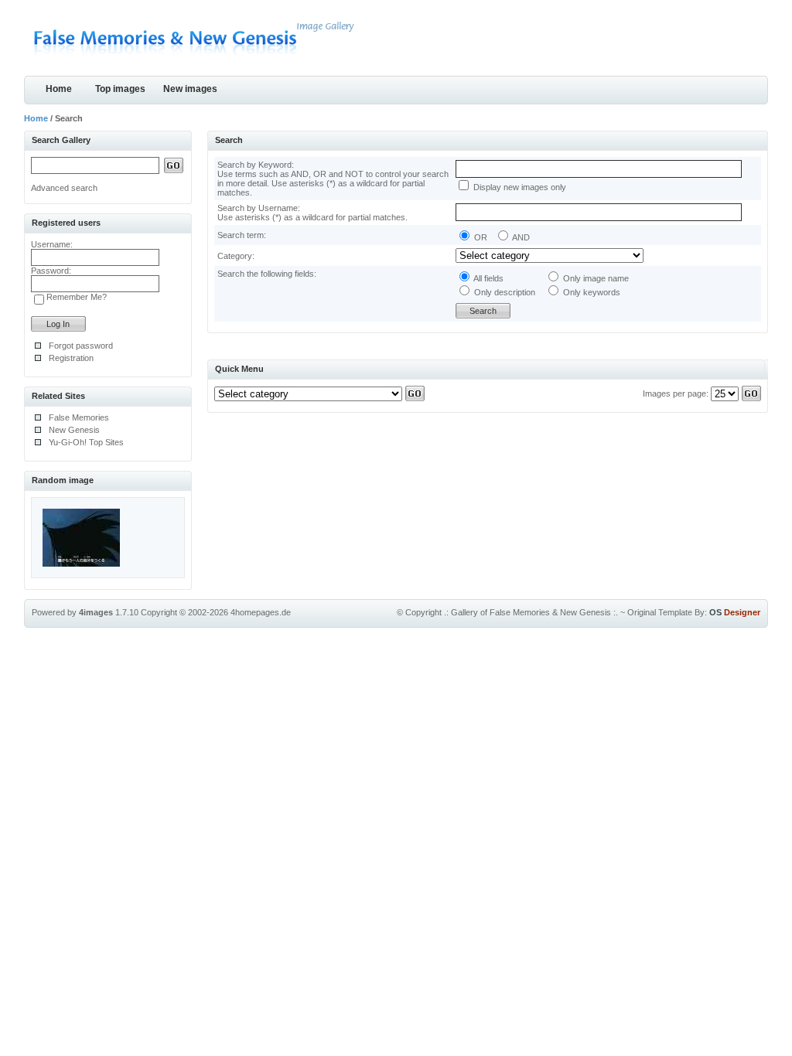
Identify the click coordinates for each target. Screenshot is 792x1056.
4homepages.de (260, 612)
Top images (120, 88)
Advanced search (64, 187)
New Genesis (74, 429)
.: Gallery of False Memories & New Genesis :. (531, 612)
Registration (71, 358)
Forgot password (81, 345)
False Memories (79, 417)
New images (190, 88)
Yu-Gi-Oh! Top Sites (86, 442)
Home (59, 88)
